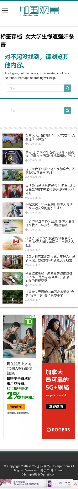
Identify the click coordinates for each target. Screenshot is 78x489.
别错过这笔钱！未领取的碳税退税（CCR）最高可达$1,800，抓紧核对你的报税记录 (49, 277)
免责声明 (46, 470)
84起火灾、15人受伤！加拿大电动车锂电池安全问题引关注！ (49, 206)
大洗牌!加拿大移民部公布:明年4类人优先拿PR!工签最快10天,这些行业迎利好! (50, 189)
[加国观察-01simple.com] (39, 11)
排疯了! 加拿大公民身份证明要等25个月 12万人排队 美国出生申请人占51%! (49, 241)
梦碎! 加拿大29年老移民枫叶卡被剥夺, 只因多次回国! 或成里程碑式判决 (50, 154)
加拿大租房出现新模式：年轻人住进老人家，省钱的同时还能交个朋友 (50, 258)
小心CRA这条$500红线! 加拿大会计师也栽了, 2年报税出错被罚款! (50, 223)
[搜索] (67, 88)
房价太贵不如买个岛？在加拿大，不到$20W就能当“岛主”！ (50, 170)
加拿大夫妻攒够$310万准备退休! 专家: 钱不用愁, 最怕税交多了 (49, 293)
